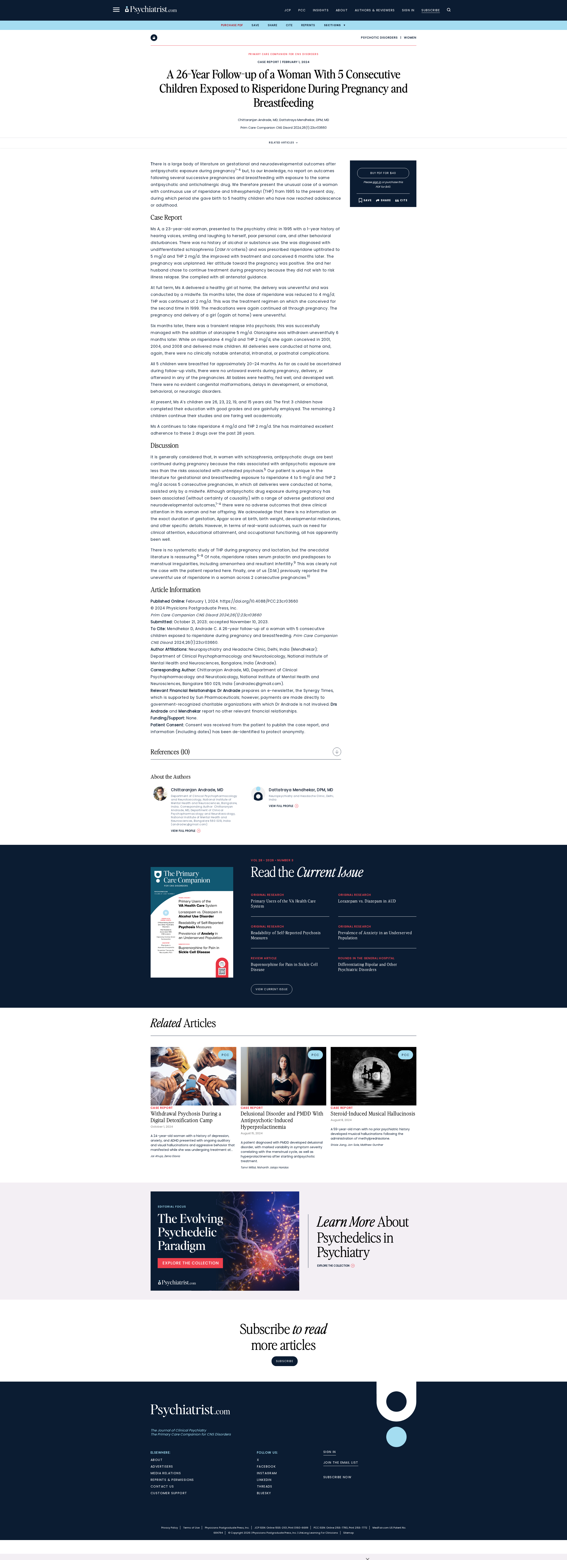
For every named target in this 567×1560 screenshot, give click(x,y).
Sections (332, 25)
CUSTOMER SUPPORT (169, 1493)
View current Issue (272, 989)
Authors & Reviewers (375, 10)
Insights (321, 10)
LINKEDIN (264, 1480)
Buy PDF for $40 (383, 173)
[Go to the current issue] (192, 976)
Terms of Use (191, 1527)
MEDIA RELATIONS (166, 1473)
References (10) (170, 752)
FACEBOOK (266, 1466)
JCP (287, 10)
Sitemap (348, 1533)
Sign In (408, 10)
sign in (377, 182)
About (342, 10)
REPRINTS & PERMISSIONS (172, 1480)
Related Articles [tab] (281, 142)
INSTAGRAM (267, 1473)
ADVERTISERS (162, 1466)
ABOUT (157, 1460)
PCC (302, 10)
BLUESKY (264, 1493)
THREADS (264, 1486)
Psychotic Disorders (379, 37)
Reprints (308, 25)
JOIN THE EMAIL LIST (340, 1462)
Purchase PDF (232, 25)
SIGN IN (329, 1452)
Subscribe (430, 10)
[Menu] (116, 10)
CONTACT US (162, 1486)
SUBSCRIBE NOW (337, 1477)
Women (410, 37)
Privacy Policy (169, 1527)
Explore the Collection (333, 1265)
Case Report (268, 62)
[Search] (448, 10)
